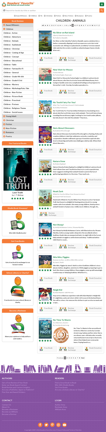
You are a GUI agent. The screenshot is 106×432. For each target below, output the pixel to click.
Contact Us (6, 405)
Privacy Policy (61, 430)
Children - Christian (11, 49)
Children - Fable (9, 65)
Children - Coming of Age (13, 53)
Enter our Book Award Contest (14, 385)
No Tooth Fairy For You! (64, 102)
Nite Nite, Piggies (61, 257)
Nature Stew (59, 161)
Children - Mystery (11, 84)
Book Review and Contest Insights (16, 387)
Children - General (11, 72)
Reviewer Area (61, 407)
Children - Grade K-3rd (12, 80)
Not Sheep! (58, 224)
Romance (80, 16)
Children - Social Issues (13, 112)
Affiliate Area (60, 409)
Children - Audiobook (12, 45)
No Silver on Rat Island (63, 32)
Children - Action (10, 33)
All (43, 25)
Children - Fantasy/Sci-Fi (13, 69)
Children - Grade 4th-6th (13, 77)
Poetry (89, 16)
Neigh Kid (57, 290)
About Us (6, 407)
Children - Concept (11, 57)
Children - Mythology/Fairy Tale (16, 88)
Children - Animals (10, 41)
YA (41, 16)
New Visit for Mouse (63, 69)
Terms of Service (75, 430)
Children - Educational (12, 61)
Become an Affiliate (10, 412)
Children (34, 16)
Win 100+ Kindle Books (64, 385)
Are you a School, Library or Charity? (70, 390)
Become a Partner (9, 414)
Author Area (60, 405)
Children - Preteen (11, 104)
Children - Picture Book (13, 96)
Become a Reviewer (10, 409)
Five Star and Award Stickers (13, 392)
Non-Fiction (69, 16)
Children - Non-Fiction (12, 92)
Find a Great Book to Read (65, 383)
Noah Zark (58, 191)
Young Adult (11, 116)
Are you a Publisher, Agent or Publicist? (18, 390)
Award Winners (21, 16)
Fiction (58, 16)
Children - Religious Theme (14, 108)
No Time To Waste (62, 320)
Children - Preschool (11, 100)
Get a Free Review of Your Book (15, 383)
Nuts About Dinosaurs (63, 128)
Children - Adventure (12, 37)
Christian (49, 16)
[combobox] (53, 10)
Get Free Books (61, 387)
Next (83, 358)
